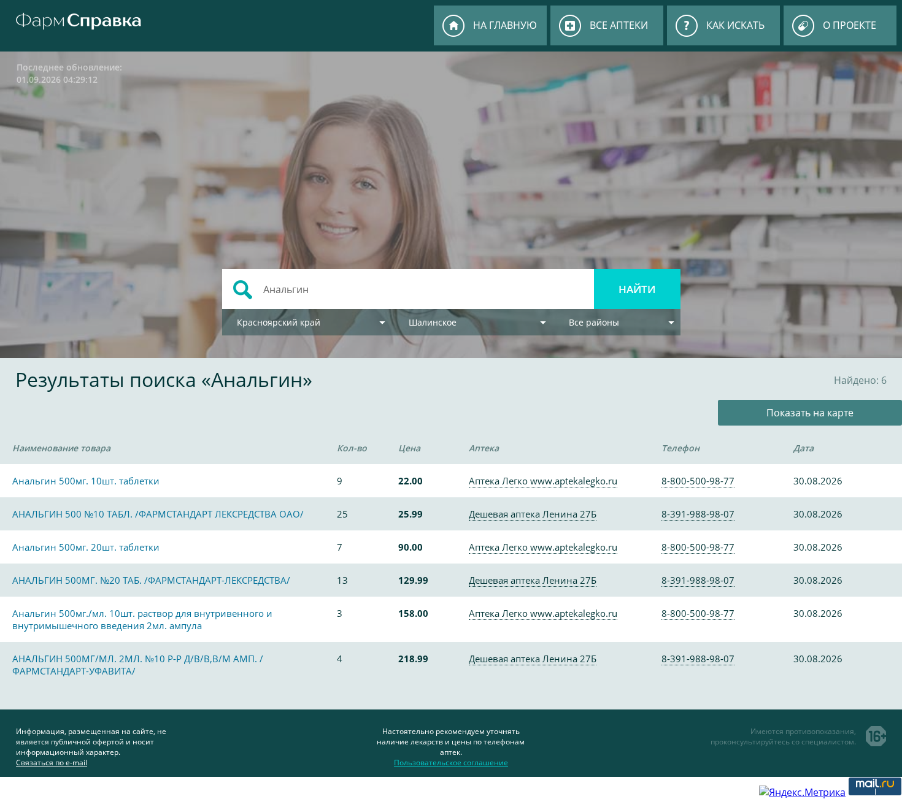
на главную (505, 25)
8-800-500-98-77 (697, 481)
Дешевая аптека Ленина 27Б (532, 514)
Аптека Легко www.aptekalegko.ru (543, 481)
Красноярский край (278, 322)
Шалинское (433, 322)
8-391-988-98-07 (697, 514)
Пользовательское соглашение (451, 762)
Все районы (594, 322)
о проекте (849, 25)
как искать (735, 25)
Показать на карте (810, 412)
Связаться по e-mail (51, 762)
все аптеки (619, 25)
